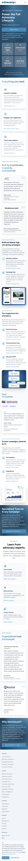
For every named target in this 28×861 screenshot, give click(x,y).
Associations (5, 803)
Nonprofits (5, 806)
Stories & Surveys (7, 779)
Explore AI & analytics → (13, 467)
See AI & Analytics (9, 153)
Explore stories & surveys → (14, 339)
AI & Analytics (6, 794)
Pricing (4, 823)
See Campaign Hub (9, 106)
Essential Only (15, 857)
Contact (4, 826)
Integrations (5, 797)
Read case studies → (10, 579)
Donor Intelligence (7, 791)
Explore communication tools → (15, 353)
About (3, 818)
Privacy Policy (15, 852)
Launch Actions (6, 756)
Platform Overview (7, 773)
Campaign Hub (6, 781)
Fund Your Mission (7, 767)
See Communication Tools (11, 128)
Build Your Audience (8, 759)
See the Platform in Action (12, 745)
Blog (3, 838)
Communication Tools (8, 784)
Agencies (4, 809)
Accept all (5, 857)
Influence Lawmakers (8, 764)
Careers (4, 828)
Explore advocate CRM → (13, 366)
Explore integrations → (12, 481)
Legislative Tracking (7, 789)
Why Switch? (5, 821)
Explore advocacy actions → (14, 268)
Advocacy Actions (7, 776)
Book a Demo (14, 29)
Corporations (5, 811)
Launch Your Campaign (13, 531)
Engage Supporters (7, 761)
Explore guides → (9, 600)
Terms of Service (10, 854)
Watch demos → (9, 622)
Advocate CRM (6, 786)
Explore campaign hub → (13, 283)
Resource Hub (6, 835)
